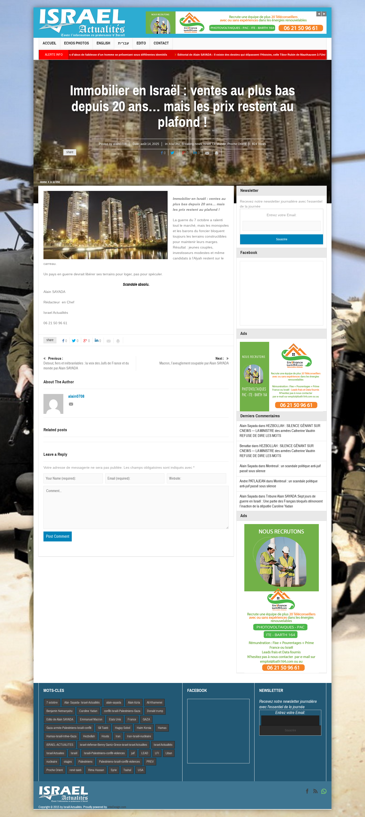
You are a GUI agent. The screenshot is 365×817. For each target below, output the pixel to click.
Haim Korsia (144, 728)
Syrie (114, 770)
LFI (157, 753)
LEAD (144, 753)
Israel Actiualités (163, 745)
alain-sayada (113, 703)
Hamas (162, 728)
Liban (169, 753)
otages (68, 762)
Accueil (49, 43)
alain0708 (120, 144)
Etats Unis (115, 719)
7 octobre (52, 703)
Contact (161, 43)
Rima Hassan (96, 770)
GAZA (146, 719)
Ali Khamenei (154, 703)
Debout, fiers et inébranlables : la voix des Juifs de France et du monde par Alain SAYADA (86, 363)
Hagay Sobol (122, 728)
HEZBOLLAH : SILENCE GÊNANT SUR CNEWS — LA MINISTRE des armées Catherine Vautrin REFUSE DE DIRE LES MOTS (280, 431)
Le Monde (219, 144)
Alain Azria (134, 703)
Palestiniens (85, 762)
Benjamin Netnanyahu (59, 711)
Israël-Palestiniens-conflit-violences (104, 753)
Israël (207, 144)
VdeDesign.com (117, 807)
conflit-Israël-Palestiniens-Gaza (122, 711)
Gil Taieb (103, 728)
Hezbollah (89, 736)
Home (43, 182)
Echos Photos (76, 43)
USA (140, 770)
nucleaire (51, 762)
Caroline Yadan (88, 711)
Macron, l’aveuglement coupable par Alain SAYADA (194, 361)
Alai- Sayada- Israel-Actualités (82, 703)
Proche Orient (236, 144)
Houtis (105, 736)
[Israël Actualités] (81, 23)
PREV (150, 762)
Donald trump (155, 711)
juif (133, 753)
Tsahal (127, 770)
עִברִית (123, 43)
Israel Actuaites (55, 753)
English (103, 43)
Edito (141, 43)
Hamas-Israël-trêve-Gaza (61, 736)
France (132, 719)
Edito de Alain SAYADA (59, 719)
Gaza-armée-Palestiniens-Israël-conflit (68, 728)
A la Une (174, 144)
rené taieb (75, 770)
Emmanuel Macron (91, 719)
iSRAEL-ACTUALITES (59, 745)
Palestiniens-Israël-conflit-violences (119, 762)
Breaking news (192, 144)
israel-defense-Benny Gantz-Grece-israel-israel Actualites (113, 745)
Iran (118, 736)
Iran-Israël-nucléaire (139, 736)
